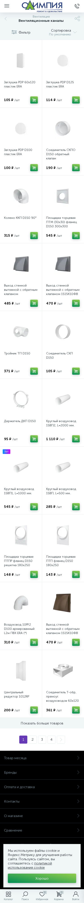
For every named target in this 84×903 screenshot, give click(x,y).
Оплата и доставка (19, 787)
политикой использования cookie (30, 865)
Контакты (11, 801)
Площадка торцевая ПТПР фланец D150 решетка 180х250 (18, 561)
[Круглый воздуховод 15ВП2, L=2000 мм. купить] (63, 400)
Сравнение (13, 830)
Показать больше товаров (42, 723)
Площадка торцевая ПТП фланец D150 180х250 (60, 561)
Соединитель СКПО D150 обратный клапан (60, 154)
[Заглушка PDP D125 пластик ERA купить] (63, 60)
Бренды (10, 772)
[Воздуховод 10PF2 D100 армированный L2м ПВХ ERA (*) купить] (21, 603)
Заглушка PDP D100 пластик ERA (18, 152)
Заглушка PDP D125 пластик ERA (60, 84)
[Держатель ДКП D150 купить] (21, 400)
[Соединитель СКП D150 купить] (63, 332)
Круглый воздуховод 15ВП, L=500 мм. (61, 491)
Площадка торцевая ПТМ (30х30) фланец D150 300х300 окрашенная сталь (61, 224)
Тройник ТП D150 (17, 353)
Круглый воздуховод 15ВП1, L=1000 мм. (19, 491)
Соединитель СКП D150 (59, 356)
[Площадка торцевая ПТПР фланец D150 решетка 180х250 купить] (21, 535)
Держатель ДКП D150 (20, 421)
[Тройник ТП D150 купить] (21, 332)
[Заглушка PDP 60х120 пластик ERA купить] (21, 60)
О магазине (13, 816)
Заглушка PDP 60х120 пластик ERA (19, 84)
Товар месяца (15, 758)
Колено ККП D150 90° (20, 218)
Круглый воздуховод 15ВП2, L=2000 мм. (61, 423)
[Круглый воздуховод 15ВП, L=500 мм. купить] (63, 467)
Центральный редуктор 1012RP (16, 694)
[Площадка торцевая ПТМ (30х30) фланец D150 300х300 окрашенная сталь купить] (63, 196)
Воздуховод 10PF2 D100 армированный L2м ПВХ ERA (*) (19, 629)
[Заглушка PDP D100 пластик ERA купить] (21, 128)
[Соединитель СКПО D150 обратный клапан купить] (63, 128)
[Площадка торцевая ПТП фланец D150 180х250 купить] (63, 535)
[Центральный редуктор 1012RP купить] (21, 671)
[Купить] (34, 100)
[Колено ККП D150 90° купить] (21, 196)
